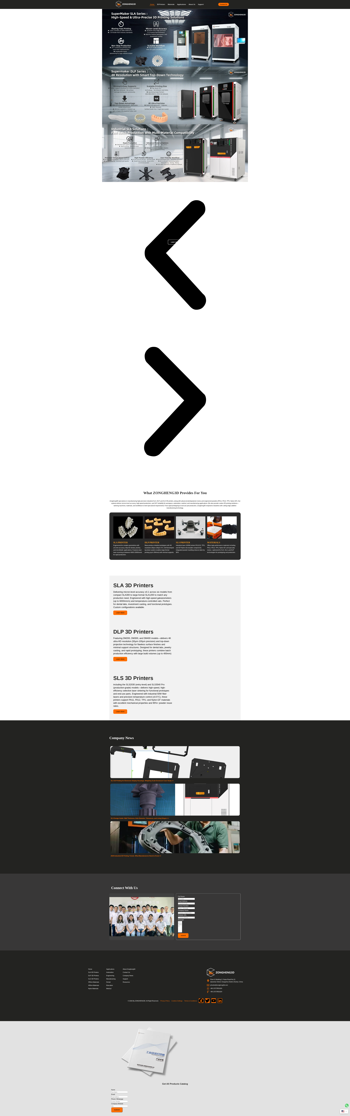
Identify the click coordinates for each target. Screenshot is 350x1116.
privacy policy (165, 1001)
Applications (181, 4)
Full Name (181, 896)
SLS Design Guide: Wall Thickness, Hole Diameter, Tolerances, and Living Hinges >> (140, 818)
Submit (183, 935)
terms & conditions (190, 1001)
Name (113, 1090)
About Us (192, 4)
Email (113, 1094)
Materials (171, 4)
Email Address (182, 901)
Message (181, 920)
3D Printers (161, 4)
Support (201, 4)
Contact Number (183, 906)
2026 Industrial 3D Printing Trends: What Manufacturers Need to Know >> (136, 856)
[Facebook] (201, 1000)
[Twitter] (207, 1000)
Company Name (183, 910)
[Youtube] (213, 1000)
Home (152, 4)
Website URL (182, 915)
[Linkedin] (220, 1000)
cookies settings (176, 1001)
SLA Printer (120, 542)
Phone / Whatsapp (117, 1099)
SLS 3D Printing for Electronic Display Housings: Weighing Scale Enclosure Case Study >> (142, 780)
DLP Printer (152, 542)
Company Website (117, 1104)
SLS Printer (183, 542)
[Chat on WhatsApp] (347, 1107)
